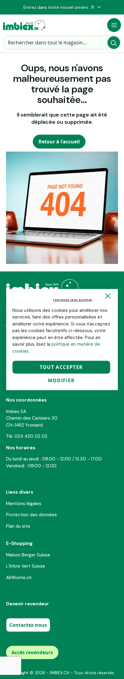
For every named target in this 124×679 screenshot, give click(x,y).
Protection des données (31, 515)
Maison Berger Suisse (28, 555)
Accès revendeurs (32, 652)
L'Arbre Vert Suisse (25, 566)
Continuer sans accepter (72, 300)
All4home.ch (19, 578)
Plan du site (18, 526)
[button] (96, 7)
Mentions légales (23, 504)
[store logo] (24, 25)
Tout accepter (61, 367)
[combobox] (62, 43)
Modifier (61, 380)
